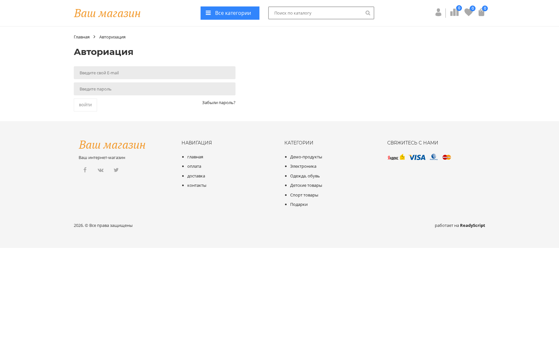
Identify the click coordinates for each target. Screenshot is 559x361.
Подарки (299, 204)
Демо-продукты (306, 157)
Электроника (303, 166)
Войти (85, 104)
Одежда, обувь (305, 176)
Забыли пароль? (219, 102)
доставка (196, 176)
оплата (194, 166)
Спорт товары (304, 195)
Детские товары (306, 185)
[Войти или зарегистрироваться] (438, 14)
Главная (82, 37)
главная (195, 157)
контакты (196, 185)
